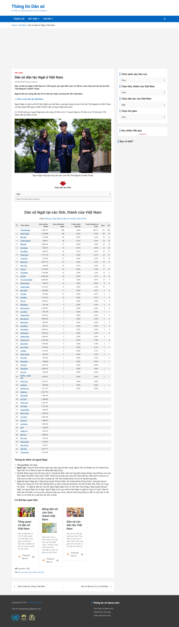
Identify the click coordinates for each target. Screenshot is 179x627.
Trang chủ (18, 19)
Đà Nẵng (23, 297)
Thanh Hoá (24, 340)
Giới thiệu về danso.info (103, 608)
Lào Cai (23, 372)
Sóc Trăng (24, 347)
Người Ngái (33, 572)
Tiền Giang (24, 452)
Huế (22, 427)
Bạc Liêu (23, 438)
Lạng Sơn (23, 258)
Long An (23, 420)
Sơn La (23, 301)
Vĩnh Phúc (24, 255)
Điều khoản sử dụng (102, 612)
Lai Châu (23, 312)
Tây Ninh (23, 406)
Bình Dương (24, 308)
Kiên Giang (24, 442)
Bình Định (24, 395)
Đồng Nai (23, 262)
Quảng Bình (24, 410)
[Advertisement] (89, 47)
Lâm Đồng (24, 273)
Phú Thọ (23, 365)
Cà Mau (23, 351)
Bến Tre (23, 435)
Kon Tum (23, 266)
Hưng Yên (24, 381)
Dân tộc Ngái (23, 572)
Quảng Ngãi (24, 287)
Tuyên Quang (25, 241)
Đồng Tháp (24, 413)
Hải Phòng (24, 329)
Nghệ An (23, 392)
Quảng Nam (24, 336)
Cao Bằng (24, 251)
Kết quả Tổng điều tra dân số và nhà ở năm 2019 (65, 219)
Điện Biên (24, 361)
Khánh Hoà (24, 388)
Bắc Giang (24, 319)
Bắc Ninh (23, 290)
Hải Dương (24, 333)
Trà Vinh (23, 417)
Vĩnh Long (24, 403)
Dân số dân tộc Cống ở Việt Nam (31, 586)
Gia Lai (23, 269)
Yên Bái (23, 294)
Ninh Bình (24, 322)
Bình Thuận (24, 234)
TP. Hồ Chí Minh (26, 280)
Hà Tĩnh (23, 399)
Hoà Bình (24, 326)
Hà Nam (23, 385)
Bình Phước (24, 283)
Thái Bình (24, 368)
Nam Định (24, 344)
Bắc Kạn (23, 237)
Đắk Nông (24, 305)
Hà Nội (23, 276)
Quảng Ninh (24, 315)
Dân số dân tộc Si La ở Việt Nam (94, 586)
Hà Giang (24, 248)
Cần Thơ (23, 449)
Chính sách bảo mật (102, 615)
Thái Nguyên (25, 230)
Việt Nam (32, 19)
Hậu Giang (24, 445)
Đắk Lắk (23, 244)
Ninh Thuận (24, 354)
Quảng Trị (24, 431)
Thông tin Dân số (28, 6)
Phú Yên (23, 358)
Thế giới (47, 19)
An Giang (24, 424)
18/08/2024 (19, 82)
